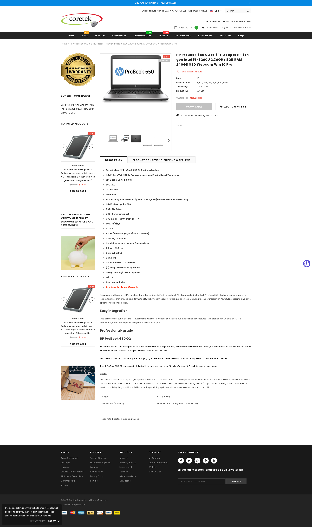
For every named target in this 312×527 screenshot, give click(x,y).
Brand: (179, 78)
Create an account (241, 27)
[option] (78, 163)
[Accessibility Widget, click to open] (306, 263)
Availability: (182, 86)
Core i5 (147, 350)
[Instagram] (197, 461)
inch (120, 358)
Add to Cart (78, 191)
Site (83, 504)
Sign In (226, 27)
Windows (181, 366)
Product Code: (183, 82)
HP (198, 78)
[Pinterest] (206, 461)
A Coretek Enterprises (71, 504)
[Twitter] (189, 461)
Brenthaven (78, 165)
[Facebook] (181, 461)
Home (64, 43)
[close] (250, 3)
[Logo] (82, 21)
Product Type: (183, 90)
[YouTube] (214, 461)
